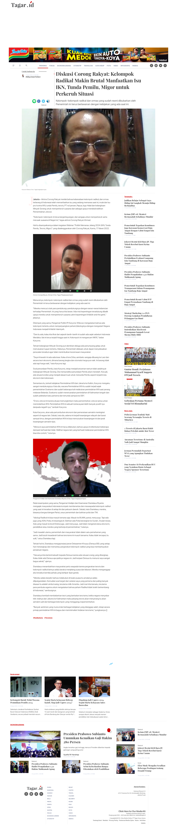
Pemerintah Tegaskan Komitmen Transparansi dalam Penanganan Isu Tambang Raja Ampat (139, 288)
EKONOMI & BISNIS (64, 66)
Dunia (139, 763)
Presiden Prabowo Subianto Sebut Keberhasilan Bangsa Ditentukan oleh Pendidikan (96, 766)
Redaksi (105, 820)
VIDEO (116, 66)
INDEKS (135, 66)
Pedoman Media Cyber (126, 820)
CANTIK (71, 790)
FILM (70, 804)
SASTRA (49, 810)
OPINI (49, 807)
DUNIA (49, 787)
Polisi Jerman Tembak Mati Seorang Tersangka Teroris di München (137, 417)
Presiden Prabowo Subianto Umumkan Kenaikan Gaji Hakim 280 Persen (87, 738)
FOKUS (52, 66)
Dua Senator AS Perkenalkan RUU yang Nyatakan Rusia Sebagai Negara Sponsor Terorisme (140, 467)
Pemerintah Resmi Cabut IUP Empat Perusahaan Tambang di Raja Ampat (138, 302)
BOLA (49, 798)
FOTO (109, 66)
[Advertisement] (88, 28)
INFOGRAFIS (125, 66)
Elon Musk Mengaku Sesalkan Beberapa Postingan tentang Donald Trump (151, 768)
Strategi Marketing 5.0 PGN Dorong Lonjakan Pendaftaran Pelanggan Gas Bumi (138, 315)
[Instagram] (165, 65)
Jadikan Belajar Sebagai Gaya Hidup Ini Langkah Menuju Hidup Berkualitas (139, 203)
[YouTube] (160, 65)
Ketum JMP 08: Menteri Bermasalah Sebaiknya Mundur (138, 215)
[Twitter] (156, 65)
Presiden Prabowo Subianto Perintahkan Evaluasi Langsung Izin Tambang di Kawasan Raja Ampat (138, 259)
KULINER (71, 796)
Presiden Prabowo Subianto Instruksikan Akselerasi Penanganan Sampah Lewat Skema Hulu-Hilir (137, 330)
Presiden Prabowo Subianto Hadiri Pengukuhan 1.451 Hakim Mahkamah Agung (139, 274)
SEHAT (71, 787)
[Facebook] (151, 65)
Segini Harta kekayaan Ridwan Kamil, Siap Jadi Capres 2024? (59, 701)
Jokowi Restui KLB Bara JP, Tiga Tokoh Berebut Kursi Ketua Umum (139, 244)
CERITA (49, 804)
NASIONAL (50, 790)
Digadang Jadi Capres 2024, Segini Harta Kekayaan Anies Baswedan (92, 702)
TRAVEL (71, 793)
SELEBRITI (72, 798)
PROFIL (49, 801)
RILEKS (71, 807)
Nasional (43, 105)
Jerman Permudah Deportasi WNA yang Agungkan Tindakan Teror (138, 453)
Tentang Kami (97, 820)
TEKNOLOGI (88, 66)
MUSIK (71, 801)
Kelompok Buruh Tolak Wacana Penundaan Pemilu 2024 (24, 701)
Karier (137, 820)
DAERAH (49, 793)
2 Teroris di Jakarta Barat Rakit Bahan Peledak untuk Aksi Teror (139, 429)
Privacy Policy (113, 820)
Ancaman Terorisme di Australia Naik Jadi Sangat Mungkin (139, 440)
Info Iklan (143, 820)
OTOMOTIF (77, 66)
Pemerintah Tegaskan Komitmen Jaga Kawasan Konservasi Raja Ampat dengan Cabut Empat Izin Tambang (139, 229)
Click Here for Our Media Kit (132, 811)
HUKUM (49, 796)
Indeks (143, 823)
